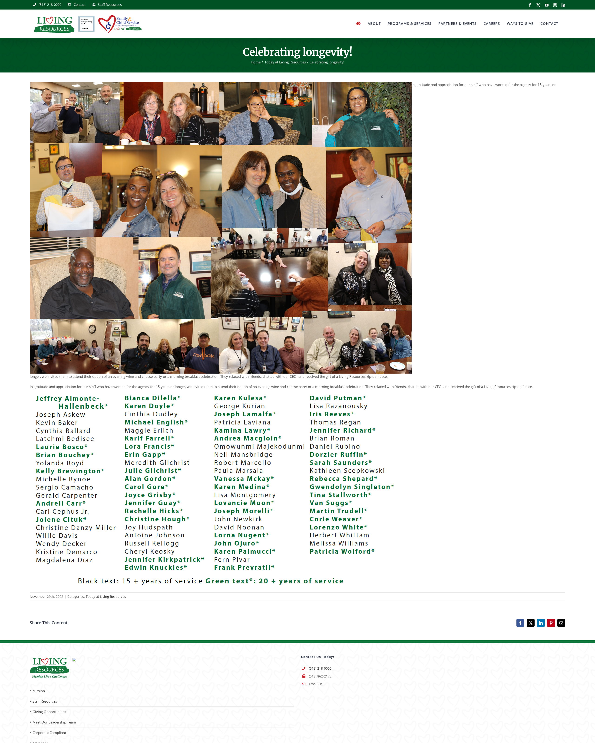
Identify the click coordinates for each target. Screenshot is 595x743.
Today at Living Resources (106, 596)
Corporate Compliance (50, 732)
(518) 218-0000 (320, 668)
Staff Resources (45, 701)
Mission (39, 690)
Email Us (315, 684)
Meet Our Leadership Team (54, 722)
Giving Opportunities (49, 711)
